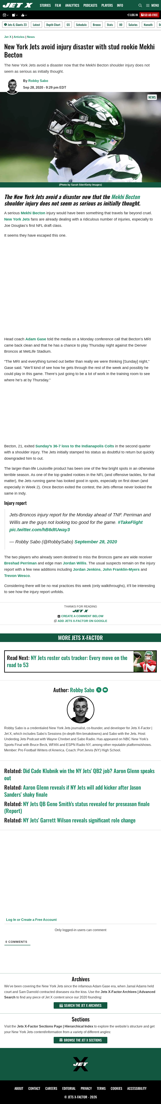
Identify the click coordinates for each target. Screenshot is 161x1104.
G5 (68, 24)
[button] (152, 5)
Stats (110, 24)
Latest (36, 24)
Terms (101, 1088)
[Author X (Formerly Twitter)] (99, 690)
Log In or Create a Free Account (31, 919)
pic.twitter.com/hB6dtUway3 (39, 529)
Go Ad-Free (151, 15)
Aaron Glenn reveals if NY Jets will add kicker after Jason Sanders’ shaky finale (72, 790)
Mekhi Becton (125, 197)
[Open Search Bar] (140, 5)
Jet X (7, 36)
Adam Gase (35, 339)
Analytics (72, 5)
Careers (51, 1088)
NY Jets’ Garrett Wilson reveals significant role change (79, 820)
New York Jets (17, 219)
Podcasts (90, 5)
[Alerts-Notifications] (14, 15)
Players (107, 5)
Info (120, 5)
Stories (45, 5)
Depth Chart (53, 24)
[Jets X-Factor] (19, 5)
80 (120, 24)
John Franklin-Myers (121, 569)
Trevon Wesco (17, 576)
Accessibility (137, 1088)
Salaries (133, 24)
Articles (19, 36)
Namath (148, 24)
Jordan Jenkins (87, 569)
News (31, 36)
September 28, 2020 (95, 541)
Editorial (69, 1088)
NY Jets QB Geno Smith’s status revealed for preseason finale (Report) (77, 807)
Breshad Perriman (20, 563)
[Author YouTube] (105, 690)
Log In (134, 15)
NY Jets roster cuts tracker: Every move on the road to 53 (67, 661)
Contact (34, 1088)
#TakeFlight (130, 522)
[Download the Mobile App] (5, 15)
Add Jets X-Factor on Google (82, 621)
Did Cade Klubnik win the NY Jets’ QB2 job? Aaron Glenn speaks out (79, 774)
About (18, 1088)
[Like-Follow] (23, 15)
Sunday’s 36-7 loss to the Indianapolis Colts (74, 446)
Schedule (81, 24)
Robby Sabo (38, 81)
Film (58, 5)
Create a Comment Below (82, 616)
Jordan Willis (74, 563)
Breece (97, 24)
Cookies (116, 1088)
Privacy (86, 1088)
